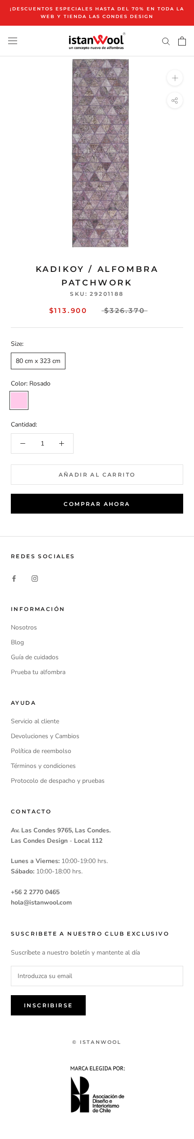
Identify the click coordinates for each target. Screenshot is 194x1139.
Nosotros (24, 627)
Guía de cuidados (35, 657)
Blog (17, 642)
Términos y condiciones (43, 766)
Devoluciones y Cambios (45, 736)
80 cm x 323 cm (38, 361)
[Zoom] (175, 78)
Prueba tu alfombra (38, 672)
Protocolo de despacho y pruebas (58, 780)
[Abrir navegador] (12, 40)
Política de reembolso (41, 751)
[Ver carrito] (182, 41)
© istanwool (96, 1042)
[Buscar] (166, 41)
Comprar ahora (97, 504)
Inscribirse (48, 1005)
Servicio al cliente (35, 721)
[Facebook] (14, 578)
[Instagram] (35, 578)
